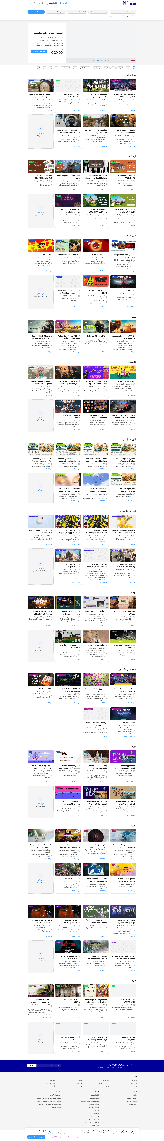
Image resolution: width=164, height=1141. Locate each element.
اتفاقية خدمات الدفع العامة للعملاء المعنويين (49, 1101)
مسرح (80, 1086)
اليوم (119, 16)
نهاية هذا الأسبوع (128, 16)
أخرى (53, 1086)
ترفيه (135, 1086)
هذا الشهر (107, 16)
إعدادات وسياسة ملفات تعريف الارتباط (50, 1104)
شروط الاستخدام (132, 1101)
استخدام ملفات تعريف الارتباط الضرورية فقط (59, 1137)
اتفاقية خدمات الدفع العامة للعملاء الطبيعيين (49, 1098)
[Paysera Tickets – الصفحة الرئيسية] (129, 3)
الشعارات (96, 1113)
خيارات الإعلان (95, 1116)
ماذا (135, 8)
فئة (65, 8)
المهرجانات (106, 1080)
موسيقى (79, 1083)
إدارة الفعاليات (53, 3)
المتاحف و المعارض (104, 1083)
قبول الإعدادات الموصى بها (36, 1137)
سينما (80, 1080)
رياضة (107, 1086)
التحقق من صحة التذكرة (92, 1122)
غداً (113, 16)
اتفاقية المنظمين (94, 1098)
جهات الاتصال (133, 1104)
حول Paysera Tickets (54, 1095)
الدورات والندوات (132, 1083)
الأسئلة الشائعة (56, 1107)
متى (107, 8)
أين (86, 8)
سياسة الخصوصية (132, 1098)
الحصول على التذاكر (37, 54)
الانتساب (96, 1110)
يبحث (34, 11)
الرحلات (134, 1080)
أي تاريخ (91, 11)
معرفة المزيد (51, 1132)
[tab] (108, 60)
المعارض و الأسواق (49, 1083)
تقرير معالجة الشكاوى (92, 1119)
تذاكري (64, 3)
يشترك (31, 1065)
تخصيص (78, 1137)
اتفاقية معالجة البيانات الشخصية (90, 1101)
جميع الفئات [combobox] (59, 11)
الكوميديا (52, 1080)
